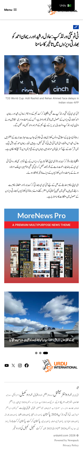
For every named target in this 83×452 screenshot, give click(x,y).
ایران (18, 402)
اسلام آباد (8, 395)
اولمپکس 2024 (26, 402)
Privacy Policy (71, 445)
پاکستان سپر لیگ (45, 421)
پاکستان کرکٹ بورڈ (17, 421)
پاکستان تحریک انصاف (57, 421)
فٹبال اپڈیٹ (24, 407)
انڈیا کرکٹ (35, 402)
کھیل (76, 27)
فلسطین (38, 408)
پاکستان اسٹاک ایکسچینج (36, 414)
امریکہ (57, 402)
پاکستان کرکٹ (33, 421)
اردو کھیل (25, 394)
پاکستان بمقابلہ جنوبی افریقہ (71, 421)
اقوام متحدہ (68, 402)
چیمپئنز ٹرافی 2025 (53, 429)
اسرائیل (15, 395)
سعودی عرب (56, 408)
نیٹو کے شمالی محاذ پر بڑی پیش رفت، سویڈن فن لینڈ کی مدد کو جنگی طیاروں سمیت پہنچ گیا (42, 340)
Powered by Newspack (66, 440)
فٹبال (33, 408)
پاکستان (47, 414)
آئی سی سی (75, 395)
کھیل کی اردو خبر (20, 428)
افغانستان (76, 402)
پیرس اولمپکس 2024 (68, 429)
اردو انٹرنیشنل (62, 394)
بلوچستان (76, 408)
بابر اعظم (12, 402)
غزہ (42, 408)
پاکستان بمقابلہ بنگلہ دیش (11, 414)
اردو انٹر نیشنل (47, 395)
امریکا (62, 402)
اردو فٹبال (37, 395)
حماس (66, 408)
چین (44, 429)
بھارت (71, 408)
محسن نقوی (15, 408)
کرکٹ (39, 428)
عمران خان (47, 408)
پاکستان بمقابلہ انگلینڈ (24, 415)
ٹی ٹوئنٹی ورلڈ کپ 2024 (61, 414)
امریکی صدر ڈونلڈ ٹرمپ (46, 402)
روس (62, 408)
